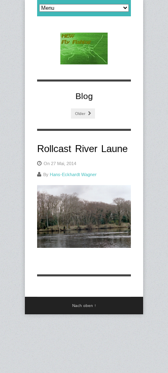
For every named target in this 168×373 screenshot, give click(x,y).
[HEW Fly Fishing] (84, 48)
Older (80, 113)
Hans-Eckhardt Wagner (73, 174)
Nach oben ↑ (84, 305)
